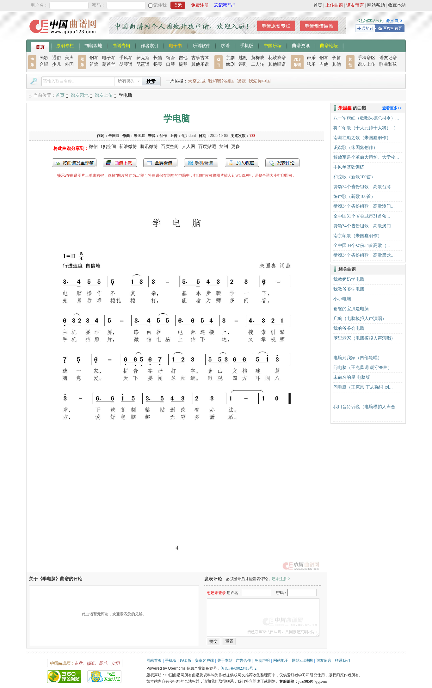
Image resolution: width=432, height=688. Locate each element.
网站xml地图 (302, 660)
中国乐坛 (272, 45)
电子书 (175, 45)
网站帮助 (376, 5)
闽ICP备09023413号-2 (238, 668)
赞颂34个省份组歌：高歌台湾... (364, 186)
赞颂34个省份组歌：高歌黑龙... (364, 255)
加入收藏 (242, 162)
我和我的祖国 (221, 81)
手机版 (246, 45)
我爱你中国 (260, 81)
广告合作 (243, 660)
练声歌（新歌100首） (354, 196)
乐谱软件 (201, 45)
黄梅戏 (257, 57)
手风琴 (126, 57)
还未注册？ (281, 579)
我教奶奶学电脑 (348, 279)
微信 (93, 146)
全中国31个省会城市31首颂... (361, 216)
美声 (69, 57)
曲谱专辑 (121, 45)
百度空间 (170, 146)
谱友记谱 (388, 57)
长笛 (157, 57)
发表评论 (282, 162)
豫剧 (230, 64)
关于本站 (224, 660)
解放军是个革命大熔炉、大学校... (366, 157)
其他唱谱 (277, 64)
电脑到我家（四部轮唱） (357, 357)
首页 (317, 5)
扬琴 (157, 64)
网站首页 (154, 660)
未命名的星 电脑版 (351, 377)
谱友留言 (355, 5)
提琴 (183, 64)
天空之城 (197, 81)
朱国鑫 (114, 135)
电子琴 (108, 57)
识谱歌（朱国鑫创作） (355, 147)
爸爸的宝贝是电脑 (351, 308)
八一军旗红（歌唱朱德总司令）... (366, 118)
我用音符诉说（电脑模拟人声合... (366, 406)
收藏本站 (397, 5)
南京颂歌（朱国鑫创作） (357, 235)
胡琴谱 (126, 64)
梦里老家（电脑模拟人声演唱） (364, 338)
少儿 (56, 64)
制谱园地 (93, 45)
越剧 (242, 57)
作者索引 (149, 45)
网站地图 (280, 660)
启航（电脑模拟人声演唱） (359, 318)
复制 (223, 146)
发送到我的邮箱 (74, 162)
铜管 (170, 57)
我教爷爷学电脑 (348, 289)
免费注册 (200, 5)
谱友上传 (366, 64)
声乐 (311, 57)
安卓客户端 (204, 660)
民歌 (44, 57)
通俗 (56, 57)
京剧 (230, 57)
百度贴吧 (207, 146)
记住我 (160, 5)
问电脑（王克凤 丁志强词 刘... (363, 387)
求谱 (225, 45)
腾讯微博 (149, 146)
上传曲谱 (334, 5)
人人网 (188, 146)
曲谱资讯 (301, 45)
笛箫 (93, 64)
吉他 (183, 57)
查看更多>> (392, 108)
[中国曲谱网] (63, 36)
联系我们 (342, 660)
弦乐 (311, 64)
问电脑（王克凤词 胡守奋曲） (362, 367)
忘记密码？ (225, 5)
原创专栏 (65, 45)
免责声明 (262, 660)
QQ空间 (108, 146)
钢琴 (93, 57)
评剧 (242, 64)
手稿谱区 (366, 57)
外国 (69, 64)
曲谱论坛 (329, 45)
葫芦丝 (108, 64)
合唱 (44, 64)
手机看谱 (201, 162)
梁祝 (241, 81)
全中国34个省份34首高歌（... (361, 245)
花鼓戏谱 (277, 57)
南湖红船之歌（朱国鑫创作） (362, 137)
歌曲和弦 (388, 64)
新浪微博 (128, 146)
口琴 (170, 64)
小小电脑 (342, 299)
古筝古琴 (200, 57)
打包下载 (120, 162)
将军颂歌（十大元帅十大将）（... (366, 128)
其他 (336, 64)
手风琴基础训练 (348, 167)
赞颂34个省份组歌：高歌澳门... (364, 206)
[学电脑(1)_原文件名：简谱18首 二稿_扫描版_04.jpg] (176, 569)
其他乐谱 (200, 64)
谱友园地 (80, 95)
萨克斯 (143, 57)
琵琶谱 (143, 64)
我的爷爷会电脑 (348, 328)
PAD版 (185, 660)
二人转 (257, 64)
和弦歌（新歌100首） (354, 177)
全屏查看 (160, 162)
